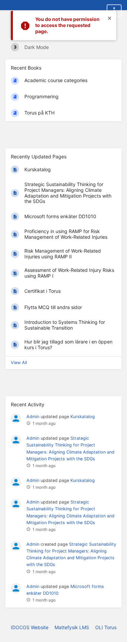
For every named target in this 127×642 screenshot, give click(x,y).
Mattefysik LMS (72, 627)
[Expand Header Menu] (114, 10)
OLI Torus (106, 627)
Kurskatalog (82, 416)
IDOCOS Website (29, 627)
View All (19, 362)
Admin (32, 416)
